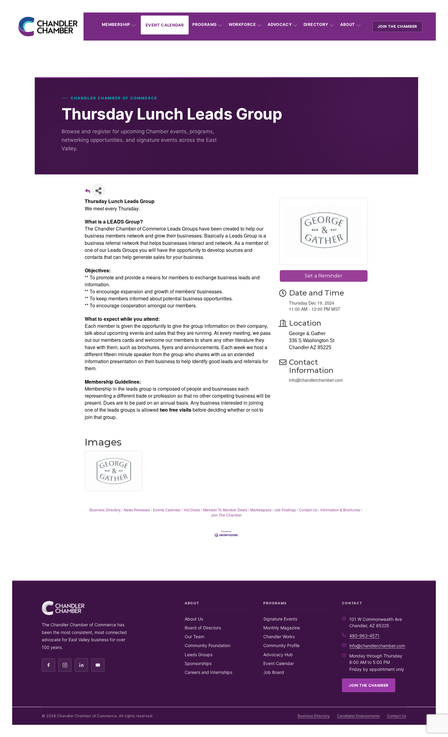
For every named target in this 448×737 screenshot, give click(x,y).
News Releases (137, 509)
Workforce (242, 24)
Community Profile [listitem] (281, 645)
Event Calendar (165, 25)
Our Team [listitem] (194, 636)
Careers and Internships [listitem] (208, 672)
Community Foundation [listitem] (207, 645)
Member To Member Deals (225, 509)
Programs (204, 24)
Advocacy (280, 24)
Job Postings (285, 509)
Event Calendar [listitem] (278, 663)
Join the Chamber (398, 26)
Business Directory (105, 509)
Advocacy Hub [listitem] (278, 654)
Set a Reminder (324, 276)
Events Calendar (167, 509)
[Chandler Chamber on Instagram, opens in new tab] (65, 665)
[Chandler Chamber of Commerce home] (48, 27)
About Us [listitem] (194, 618)
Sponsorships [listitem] (198, 663)
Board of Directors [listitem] (203, 627)
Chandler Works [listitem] (279, 636)
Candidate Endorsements (358, 716)
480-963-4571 (364, 635)
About (347, 24)
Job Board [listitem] (273, 672)
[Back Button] (87, 192)
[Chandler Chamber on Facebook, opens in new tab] (48, 665)
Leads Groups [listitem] (198, 654)
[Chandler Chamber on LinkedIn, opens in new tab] (81, 665)
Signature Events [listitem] (280, 618)
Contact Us (308, 509)
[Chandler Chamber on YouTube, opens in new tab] (98, 665)
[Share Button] (98, 190)
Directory (316, 24)
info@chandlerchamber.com (377, 645)
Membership (116, 24)
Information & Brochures (340, 509)
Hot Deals (192, 509)
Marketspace (261, 509)
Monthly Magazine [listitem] (281, 627)
